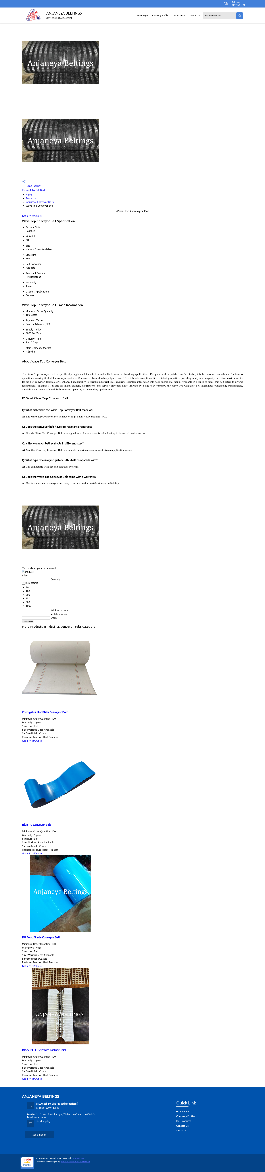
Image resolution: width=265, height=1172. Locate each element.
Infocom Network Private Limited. (75, 1162)
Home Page (142, 15)
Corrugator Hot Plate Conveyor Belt (45, 712)
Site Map (181, 1130)
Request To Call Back (34, 190)
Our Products (179, 15)
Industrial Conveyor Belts (40, 202)
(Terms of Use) (78, 1158)
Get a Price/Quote (32, 216)
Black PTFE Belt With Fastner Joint (44, 1050)
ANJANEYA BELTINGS (64, 15)
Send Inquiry (33, 186)
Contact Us (195, 15)
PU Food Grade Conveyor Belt (41, 937)
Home (29, 194)
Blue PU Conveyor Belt (36, 824)
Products (31, 198)
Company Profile (160, 15)
